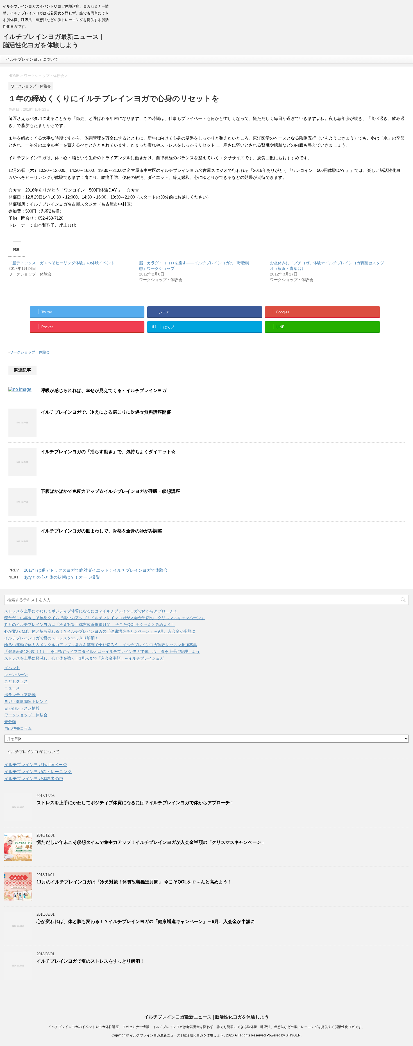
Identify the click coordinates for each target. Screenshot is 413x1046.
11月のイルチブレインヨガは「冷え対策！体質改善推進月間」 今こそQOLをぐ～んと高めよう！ (89, 624)
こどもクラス (16, 681)
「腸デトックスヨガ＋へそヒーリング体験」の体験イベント (61, 263)
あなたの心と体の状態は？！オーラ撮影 (62, 577)
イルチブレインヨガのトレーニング (38, 771)
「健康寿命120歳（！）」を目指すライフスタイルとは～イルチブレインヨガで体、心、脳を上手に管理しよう (102, 651)
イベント (12, 668)
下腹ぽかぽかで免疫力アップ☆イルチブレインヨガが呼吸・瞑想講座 (110, 491)
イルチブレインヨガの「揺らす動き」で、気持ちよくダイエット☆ (108, 451)
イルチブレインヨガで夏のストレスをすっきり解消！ (51, 638)
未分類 (10, 721)
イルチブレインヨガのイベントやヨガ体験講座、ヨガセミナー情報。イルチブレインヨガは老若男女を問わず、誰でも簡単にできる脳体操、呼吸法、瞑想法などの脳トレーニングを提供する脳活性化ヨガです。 (206, 1027)
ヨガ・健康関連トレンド (25, 701)
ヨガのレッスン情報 (22, 708)
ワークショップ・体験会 (30, 352)
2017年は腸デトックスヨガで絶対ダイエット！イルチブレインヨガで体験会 (96, 570)
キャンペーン (16, 674)
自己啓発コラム (18, 728)
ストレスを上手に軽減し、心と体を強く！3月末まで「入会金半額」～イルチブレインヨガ (84, 658)
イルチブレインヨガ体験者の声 (33, 778)
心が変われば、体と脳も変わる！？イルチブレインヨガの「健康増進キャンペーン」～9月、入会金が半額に (99, 631)
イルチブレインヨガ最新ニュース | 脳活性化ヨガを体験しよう (206, 1017)
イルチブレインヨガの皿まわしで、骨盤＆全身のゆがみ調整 (101, 530)
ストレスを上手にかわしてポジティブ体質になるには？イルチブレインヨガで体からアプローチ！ (90, 611)
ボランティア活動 (20, 694)
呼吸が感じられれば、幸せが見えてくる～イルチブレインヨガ (104, 390)
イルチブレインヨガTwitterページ (35, 764)
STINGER (293, 1035)
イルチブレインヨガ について (32, 59)
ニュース (12, 688)
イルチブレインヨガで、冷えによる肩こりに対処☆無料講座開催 (106, 412)
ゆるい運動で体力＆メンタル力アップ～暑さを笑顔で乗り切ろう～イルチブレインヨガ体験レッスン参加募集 (100, 644)
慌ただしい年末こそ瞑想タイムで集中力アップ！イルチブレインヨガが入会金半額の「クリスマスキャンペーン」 (104, 618)
